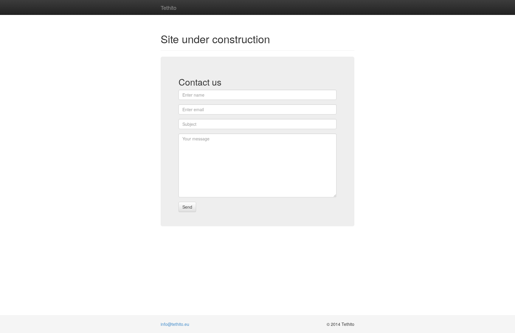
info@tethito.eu (175, 324)
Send (187, 207)
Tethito (168, 6)
